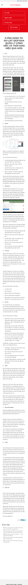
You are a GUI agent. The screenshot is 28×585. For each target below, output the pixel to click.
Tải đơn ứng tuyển (23, 1)
